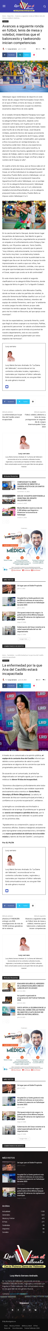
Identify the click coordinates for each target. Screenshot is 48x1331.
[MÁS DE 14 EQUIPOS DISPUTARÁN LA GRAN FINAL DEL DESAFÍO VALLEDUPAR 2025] (8, 499)
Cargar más (23, 639)
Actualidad (6, 489)
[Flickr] (24, 1310)
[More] (34, 55)
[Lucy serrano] (3, 49)
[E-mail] (6, 387)
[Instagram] (29, 1310)
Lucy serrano (12, 49)
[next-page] (7, 521)
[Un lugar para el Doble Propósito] (8, 589)
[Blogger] (12, 1310)
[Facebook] (18, 1310)
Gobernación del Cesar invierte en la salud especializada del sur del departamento (31, 629)
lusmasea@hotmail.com (19, 1294)
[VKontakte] (35, 1310)
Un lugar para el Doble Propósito (29, 586)
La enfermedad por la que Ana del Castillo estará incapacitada (12, 417)
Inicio (4, 16)
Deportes (10, 16)
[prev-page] (3, 521)
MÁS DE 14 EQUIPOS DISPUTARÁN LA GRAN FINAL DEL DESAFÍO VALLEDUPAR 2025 (31, 498)
